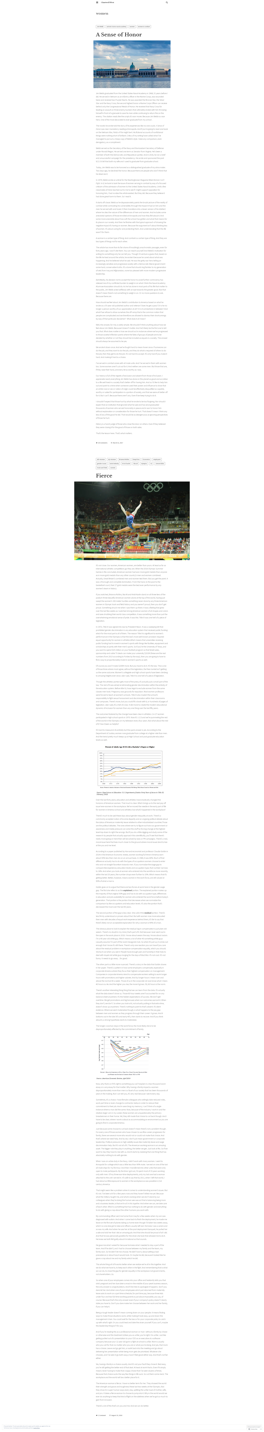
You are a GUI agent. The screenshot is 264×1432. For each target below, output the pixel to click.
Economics (146, 459)
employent (157, 459)
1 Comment (102, 1415)
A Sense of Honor (119, 35)
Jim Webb (100, 27)
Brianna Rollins (124, 459)
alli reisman (101, 459)
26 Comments (102, 443)
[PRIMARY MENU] (97, 2)
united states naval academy (116, 27)
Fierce (104, 476)
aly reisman (112, 459)
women (132, 27)
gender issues (101, 464)
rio (151, 464)
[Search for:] (166, 2)
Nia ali (136, 464)
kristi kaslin (126, 464)
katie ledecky (114, 464)
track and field (102, 468)
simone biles (160, 464)
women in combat (144, 27)
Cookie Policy (36, 1428)
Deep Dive (136, 459)
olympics (144, 464)
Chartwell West (107, 2)
